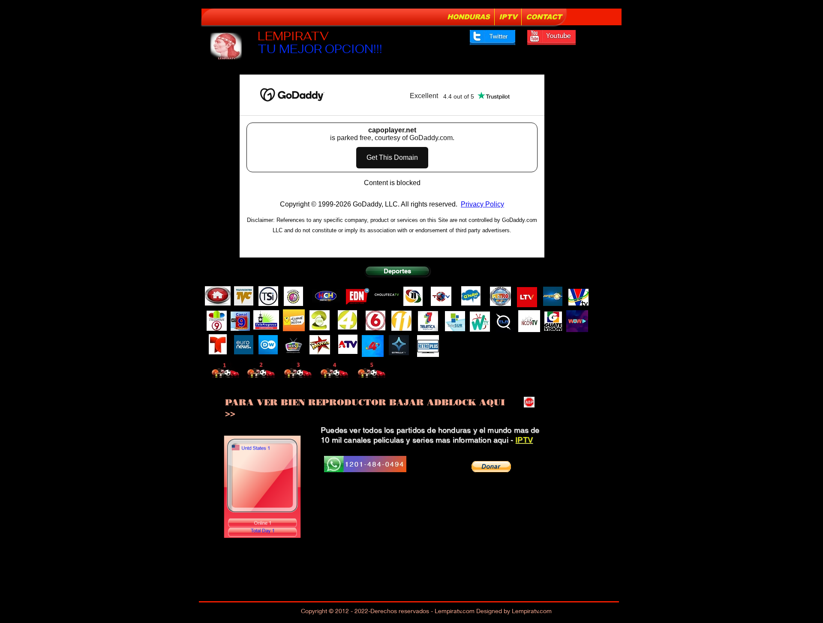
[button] (491, 466)
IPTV (524, 439)
